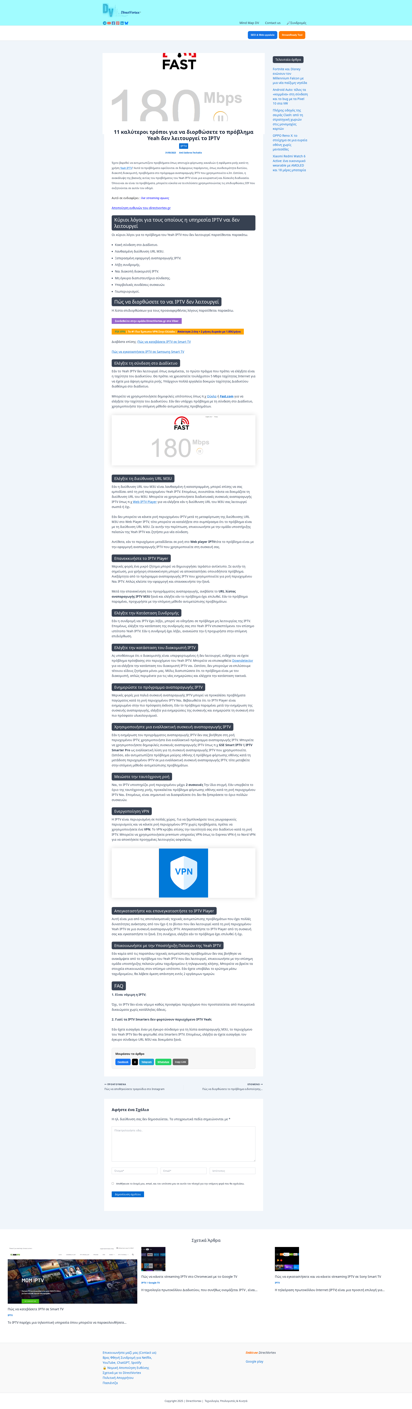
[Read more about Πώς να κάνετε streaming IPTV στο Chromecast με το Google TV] (153, 1259)
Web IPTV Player (145, 502)
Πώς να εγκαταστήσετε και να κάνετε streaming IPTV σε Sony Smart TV (328, 1276)
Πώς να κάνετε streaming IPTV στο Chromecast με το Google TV (189, 1276)
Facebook (123, 1061)
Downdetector (242, 661)
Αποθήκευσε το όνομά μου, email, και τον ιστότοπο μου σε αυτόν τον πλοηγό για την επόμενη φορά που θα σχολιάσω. (180, 1183)
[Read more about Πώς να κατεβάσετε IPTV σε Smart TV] (72, 1275)
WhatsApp (163, 1061)
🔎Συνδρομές (296, 23)
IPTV (183, 146)
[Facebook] (113, 23)
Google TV (154, 1282)
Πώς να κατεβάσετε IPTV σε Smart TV (164, 342)
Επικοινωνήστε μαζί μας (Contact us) (129, 1353)
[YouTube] (109, 23)
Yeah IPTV (126, 168)
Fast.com (227, 396)
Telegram (146, 1061)
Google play (254, 1361)
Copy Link (180, 1061)
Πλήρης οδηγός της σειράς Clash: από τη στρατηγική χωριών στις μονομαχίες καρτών (288, 119)
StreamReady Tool (292, 34)
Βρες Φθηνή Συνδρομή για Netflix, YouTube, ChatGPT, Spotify (127, 1360)
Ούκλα (211, 396)
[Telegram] (105, 23)
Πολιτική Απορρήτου (118, 1378)
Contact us (273, 23)
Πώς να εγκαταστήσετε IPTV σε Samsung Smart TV (148, 352)
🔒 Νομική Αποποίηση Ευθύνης (126, 1368)
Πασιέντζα (110, 1383)
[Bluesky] (126, 23)
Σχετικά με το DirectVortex (122, 1373)
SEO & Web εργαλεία (262, 34)
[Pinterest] (118, 23)
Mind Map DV (249, 23)
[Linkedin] (122, 23)
